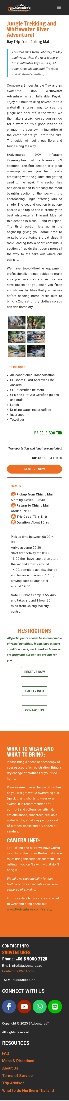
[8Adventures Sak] (36, 328)
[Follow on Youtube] (24, 1006)
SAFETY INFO (34, 691)
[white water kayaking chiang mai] (36, 342)
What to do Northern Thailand (28, 1090)
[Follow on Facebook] (9, 1006)
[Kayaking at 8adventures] (36, 356)
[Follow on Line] (55, 1006)
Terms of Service (17, 1075)
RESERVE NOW (34, 469)
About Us (10, 1068)
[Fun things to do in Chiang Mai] (16, 356)
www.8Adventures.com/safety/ (30, 909)
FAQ (5, 1053)
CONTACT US (34, 710)
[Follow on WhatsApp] (40, 1006)
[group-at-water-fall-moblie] (16, 328)
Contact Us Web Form (18, 971)
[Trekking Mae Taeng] (16, 342)
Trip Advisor (13, 1083)
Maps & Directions (18, 1060)
